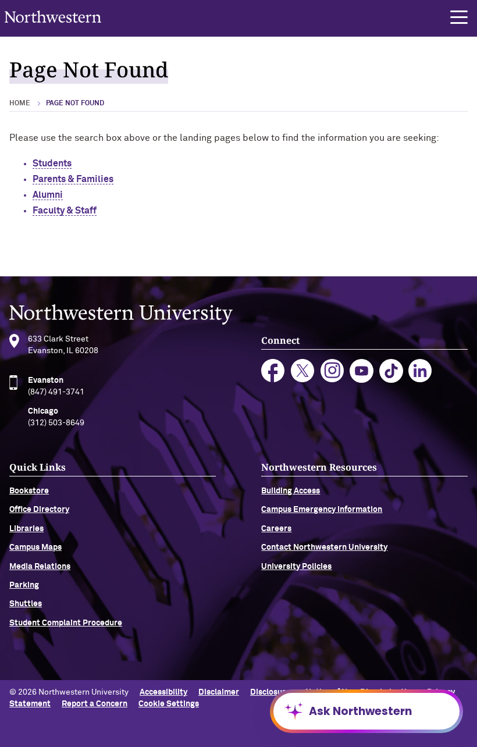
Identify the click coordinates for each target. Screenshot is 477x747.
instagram (332, 371)
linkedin (420, 371)
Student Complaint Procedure (65, 623)
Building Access (290, 491)
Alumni (48, 195)
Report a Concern (94, 704)
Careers (276, 529)
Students (52, 163)
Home (19, 103)
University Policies (296, 567)
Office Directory (39, 510)
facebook (273, 371)
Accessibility (163, 692)
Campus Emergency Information (321, 510)
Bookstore (29, 491)
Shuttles (25, 604)
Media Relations (39, 567)
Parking (24, 585)
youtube (361, 371)
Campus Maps (35, 547)
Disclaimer (218, 692)
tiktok (391, 371)
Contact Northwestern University (324, 547)
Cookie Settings (168, 704)
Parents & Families (73, 179)
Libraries (26, 529)
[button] (459, 17)
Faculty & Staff (65, 210)
